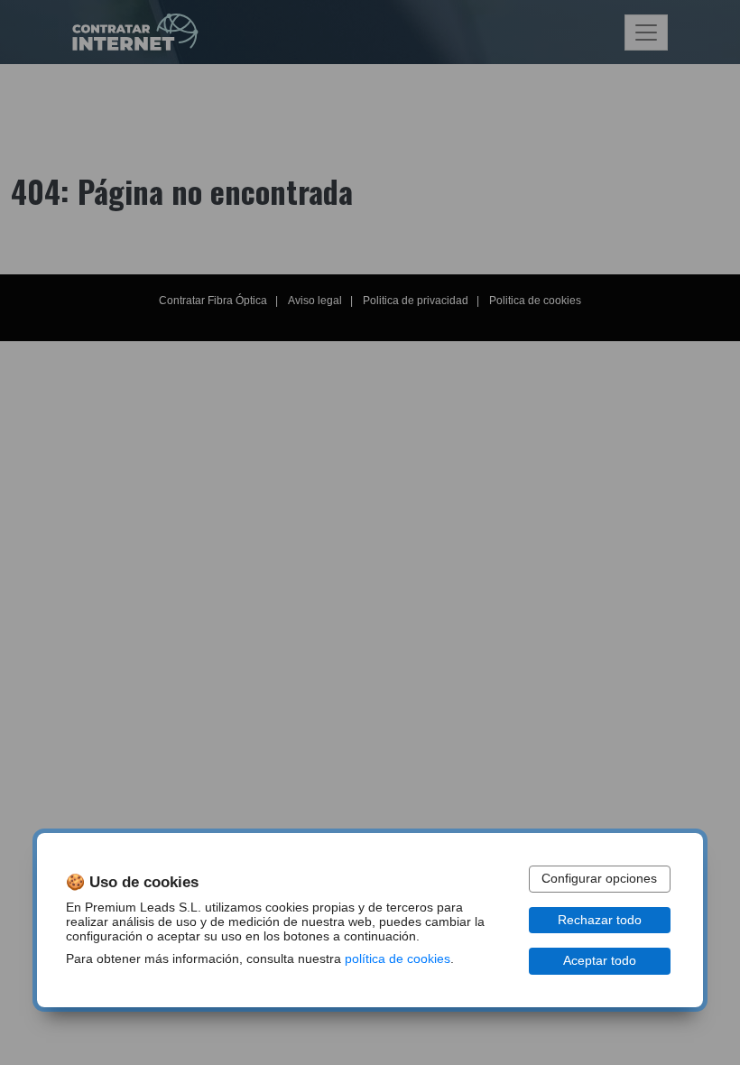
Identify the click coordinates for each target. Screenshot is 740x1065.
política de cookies (397, 959)
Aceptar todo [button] (599, 961)
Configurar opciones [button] (599, 878)
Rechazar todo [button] (600, 920)
